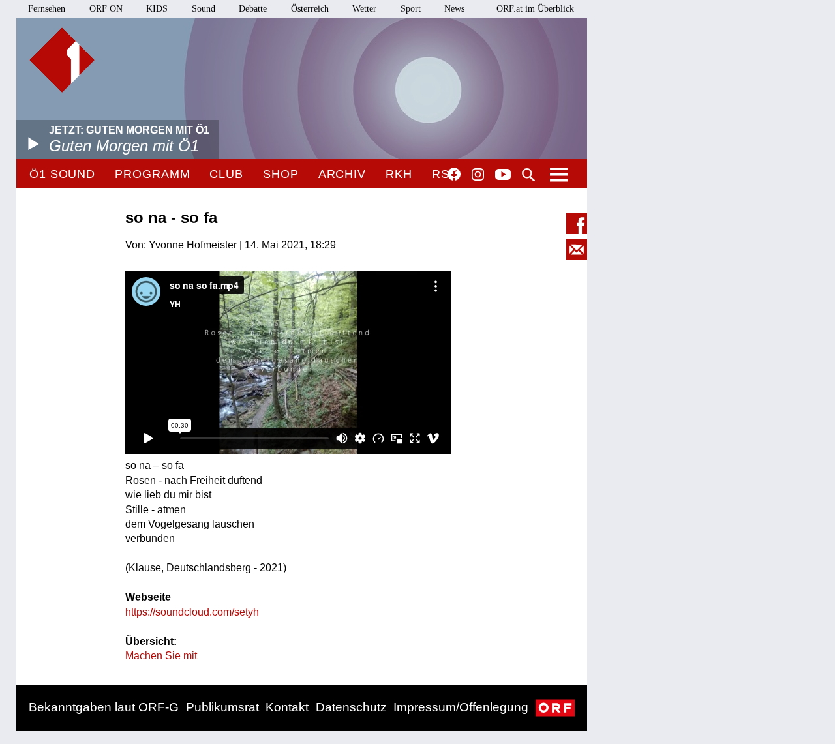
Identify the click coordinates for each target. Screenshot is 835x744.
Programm (152, 174)
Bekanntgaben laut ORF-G (104, 707)
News (454, 9)
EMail (576, 249)
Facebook (454, 174)
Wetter (364, 9)
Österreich (310, 9)
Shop (281, 174)
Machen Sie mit (161, 655)
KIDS (157, 9)
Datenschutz (351, 707)
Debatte (253, 9)
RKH (399, 174)
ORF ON (106, 9)
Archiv (342, 174)
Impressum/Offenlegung (460, 707)
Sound (203, 9)
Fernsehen (46, 9)
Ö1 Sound (62, 174)
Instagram (478, 174)
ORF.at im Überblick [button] (535, 9)
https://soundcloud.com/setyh (192, 612)
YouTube (503, 175)
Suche (528, 174)
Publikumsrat (222, 707)
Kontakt (287, 707)
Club (226, 174)
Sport (411, 9)
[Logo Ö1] (62, 60)
